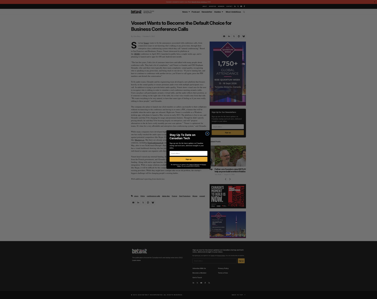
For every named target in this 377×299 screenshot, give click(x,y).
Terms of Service (194, 164)
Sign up (188, 159)
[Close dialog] (207, 133)
